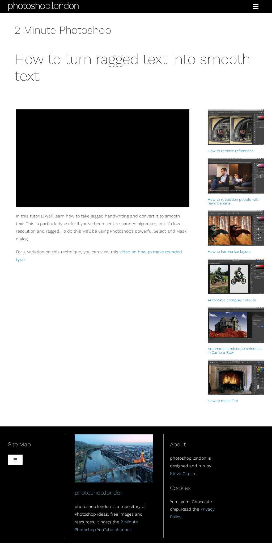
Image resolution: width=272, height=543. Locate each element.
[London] (114, 436)
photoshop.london (99, 492)
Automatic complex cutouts (232, 300)
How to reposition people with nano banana (234, 201)
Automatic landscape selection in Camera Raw (235, 350)
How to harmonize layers (229, 251)
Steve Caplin (182, 473)
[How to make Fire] (236, 377)
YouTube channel (114, 529)
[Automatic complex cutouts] (236, 276)
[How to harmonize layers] (236, 228)
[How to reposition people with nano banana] (236, 176)
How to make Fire (223, 401)
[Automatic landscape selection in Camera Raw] (236, 325)
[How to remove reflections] (236, 127)
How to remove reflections (230, 151)
